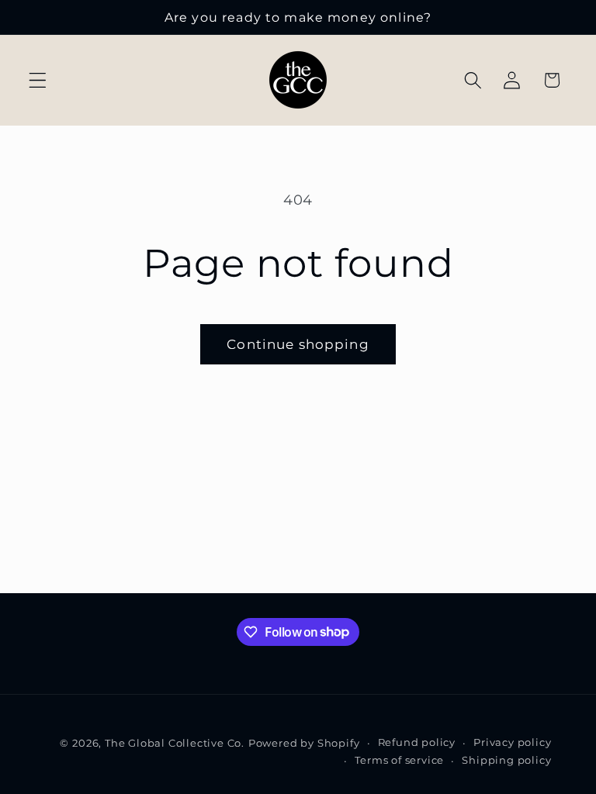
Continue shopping (298, 344)
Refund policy (417, 742)
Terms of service (399, 760)
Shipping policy (506, 760)
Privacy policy (512, 742)
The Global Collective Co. (174, 743)
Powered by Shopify (304, 743)
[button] (37, 80)
